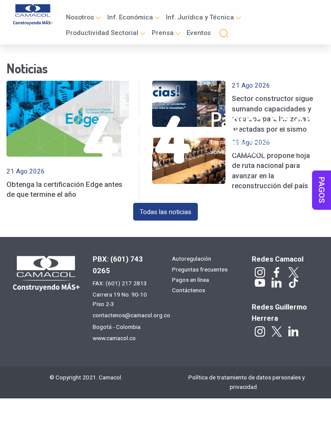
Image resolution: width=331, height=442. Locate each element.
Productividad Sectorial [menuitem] (102, 33)
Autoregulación (191, 259)
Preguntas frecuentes (200, 270)
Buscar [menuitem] (223, 33)
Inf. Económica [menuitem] (130, 17)
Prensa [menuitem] (163, 33)
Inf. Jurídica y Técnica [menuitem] (200, 17)
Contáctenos (188, 290)
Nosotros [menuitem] (80, 17)
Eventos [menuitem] (199, 33)
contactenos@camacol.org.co (131, 315)
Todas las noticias (165, 212)
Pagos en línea (190, 280)
